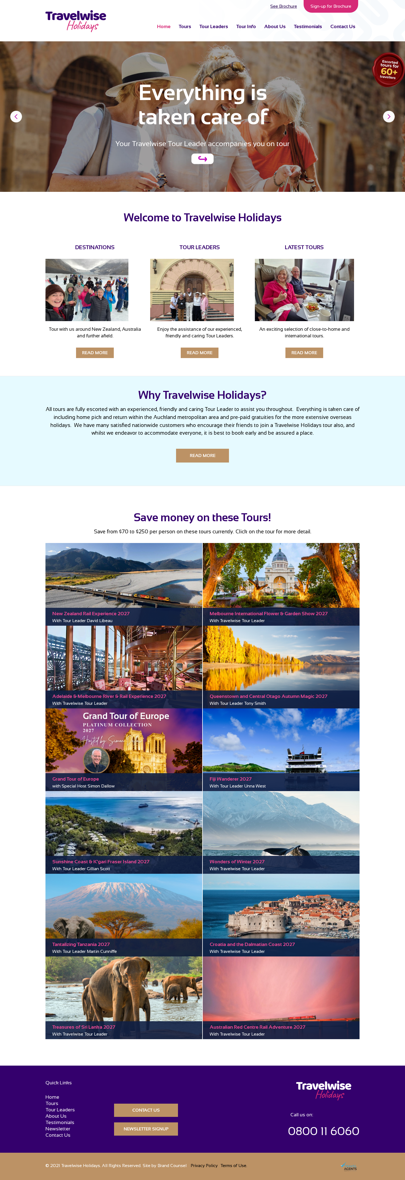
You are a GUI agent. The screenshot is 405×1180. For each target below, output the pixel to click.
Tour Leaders (213, 26)
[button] (246, 26)
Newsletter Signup (146, 1129)
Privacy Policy (204, 1165)
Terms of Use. (233, 1165)
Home (164, 26)
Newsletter (57, 1128)
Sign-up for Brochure (330, 6)
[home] (75, 21)
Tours (185, 26)
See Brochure (283, 6)
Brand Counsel (172, 1165)
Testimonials (308, 26)
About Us (275, 26)
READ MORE (95, 352)
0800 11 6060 (324, 1131)
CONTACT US (146, 1110)
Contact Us (342, 26)
